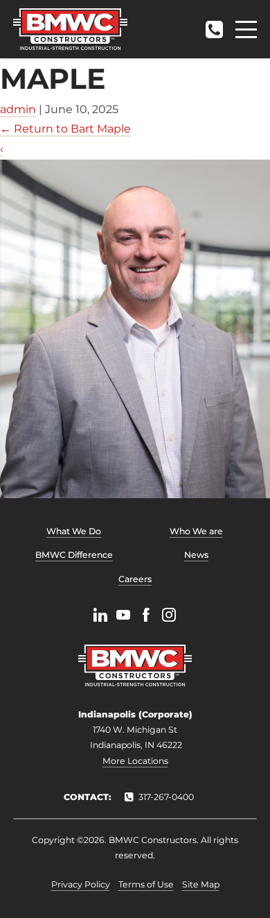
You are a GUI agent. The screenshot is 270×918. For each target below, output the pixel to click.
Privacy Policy (80, 884)
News (196, 555)
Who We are (196, 531)
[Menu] (246, 29)
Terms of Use (146, 884)
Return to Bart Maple (65, 128)
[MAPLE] (135, 329)
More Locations (135, 761)
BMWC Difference (74, 555)
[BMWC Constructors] (70, 29)
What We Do (73, 531)
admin (18, 109)
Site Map (200, 884)
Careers (135, 579)
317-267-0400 (214, 25)
